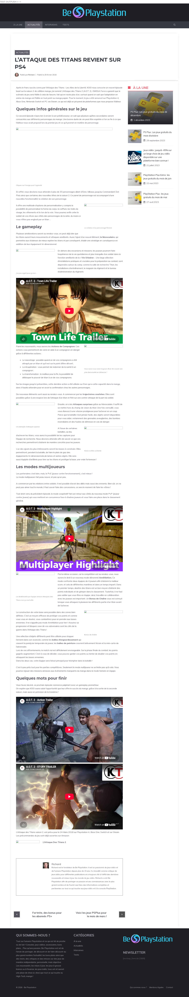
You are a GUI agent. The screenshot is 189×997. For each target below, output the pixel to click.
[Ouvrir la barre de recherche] (174, 24)
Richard (31, 75)
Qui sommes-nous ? (138, 987)
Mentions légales (156, 987)
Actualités (34, 25)
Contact (169, 987)
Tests (65, 25)
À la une (17, 25)
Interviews (51, 25)
